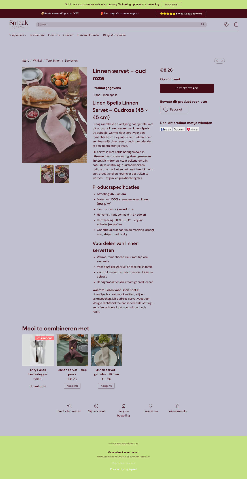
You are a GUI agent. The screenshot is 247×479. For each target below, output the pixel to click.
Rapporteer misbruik (123, 463)
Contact (68, 35)
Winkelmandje (178, 411)
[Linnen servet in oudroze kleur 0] (47, 174)
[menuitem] (217, 60)
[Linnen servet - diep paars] (72, 350)
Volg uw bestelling (123, 413)
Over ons (54, 35)
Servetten (71, 61)
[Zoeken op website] (203, 24)
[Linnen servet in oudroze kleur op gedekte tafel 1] (62, 174)
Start (25, 61)
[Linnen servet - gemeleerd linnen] (106, 350)
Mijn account (96, 411)
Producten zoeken (69, 411)
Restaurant (37, 35)
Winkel (37, 61)
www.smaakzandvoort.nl (123, 443)
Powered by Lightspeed (123, 469)
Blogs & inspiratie (114, 35)
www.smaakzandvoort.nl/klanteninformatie (123, 456)
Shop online (17, 35)
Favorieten (151, 411)
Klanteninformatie (88, 35)
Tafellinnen (53, 61)
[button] (171, 4)
